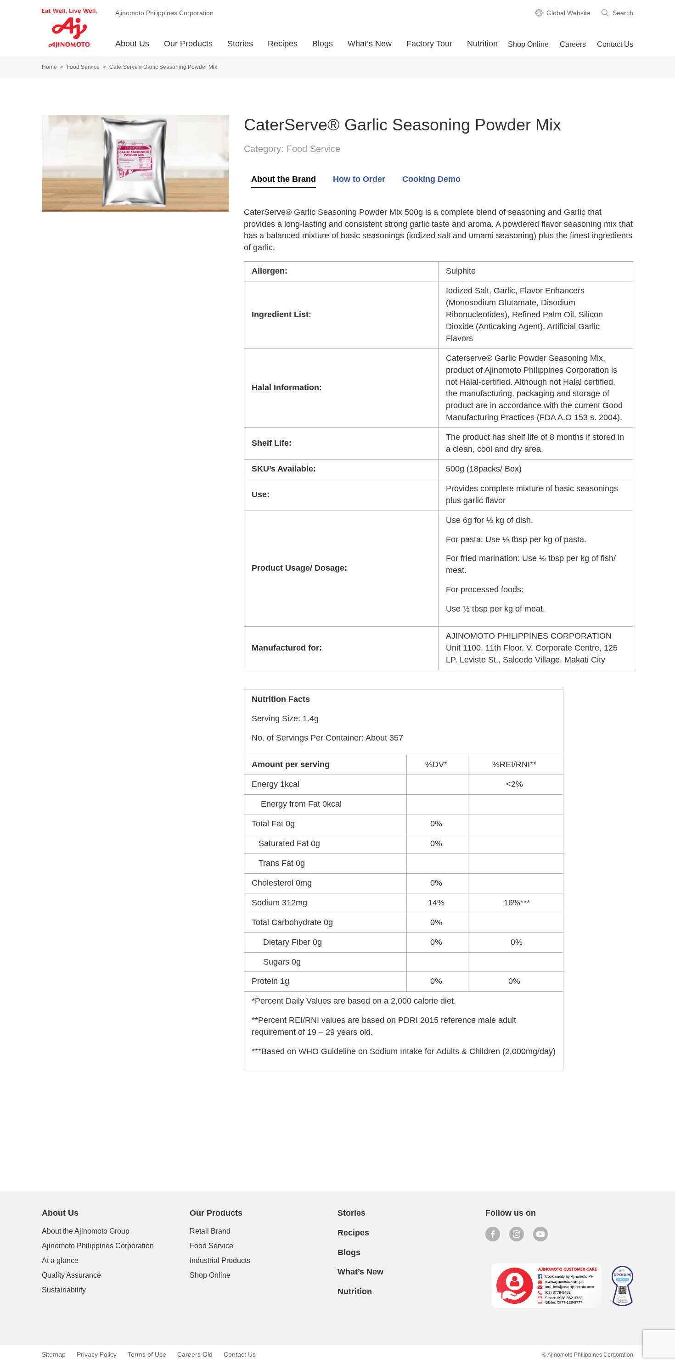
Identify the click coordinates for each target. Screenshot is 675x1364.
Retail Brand (210, 1231)
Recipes (283, 43)
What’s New (370, 43)
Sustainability (64, 1290)
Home (49, 67)
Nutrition (482, 43)
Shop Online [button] (528, 44)
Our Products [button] (188, 43)
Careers (573, 44)
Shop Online (210, 1275)
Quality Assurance (71, 1275)
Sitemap (54, 1354)
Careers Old (195, 1354)
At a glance (60, 1260)
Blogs (349, 1252)
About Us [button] (132, 43)
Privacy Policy (97, 1354)
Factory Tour (429, 43)
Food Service (83, 67)
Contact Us (615, 44)
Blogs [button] (322, 43)
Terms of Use (147, 1354)
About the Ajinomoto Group (85, 1231)
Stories (240, 43)
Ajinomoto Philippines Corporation (98, 1246)
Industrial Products (220, 1260)
